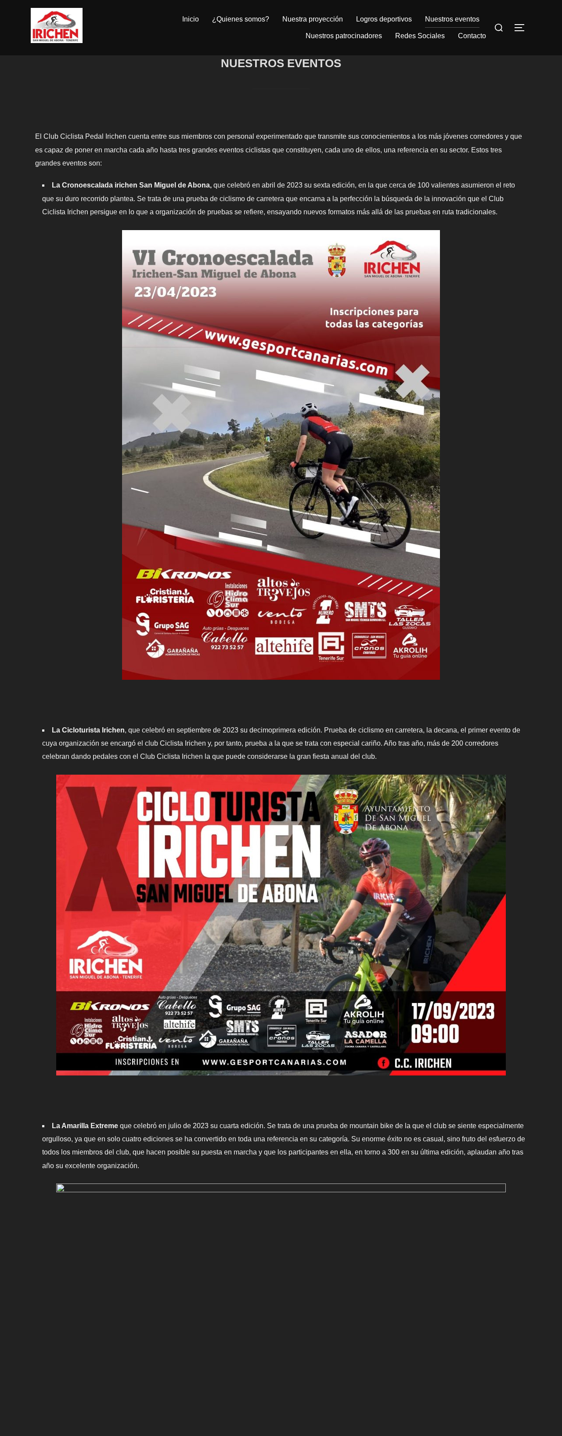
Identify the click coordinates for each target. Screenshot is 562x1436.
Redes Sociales (420, 36)
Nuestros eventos (452, 19)
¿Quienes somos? (240, 19)
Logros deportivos (384, 19)
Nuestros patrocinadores (344, 36)
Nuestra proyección (312, 19)
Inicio (190, 19)
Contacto (472, 36)
